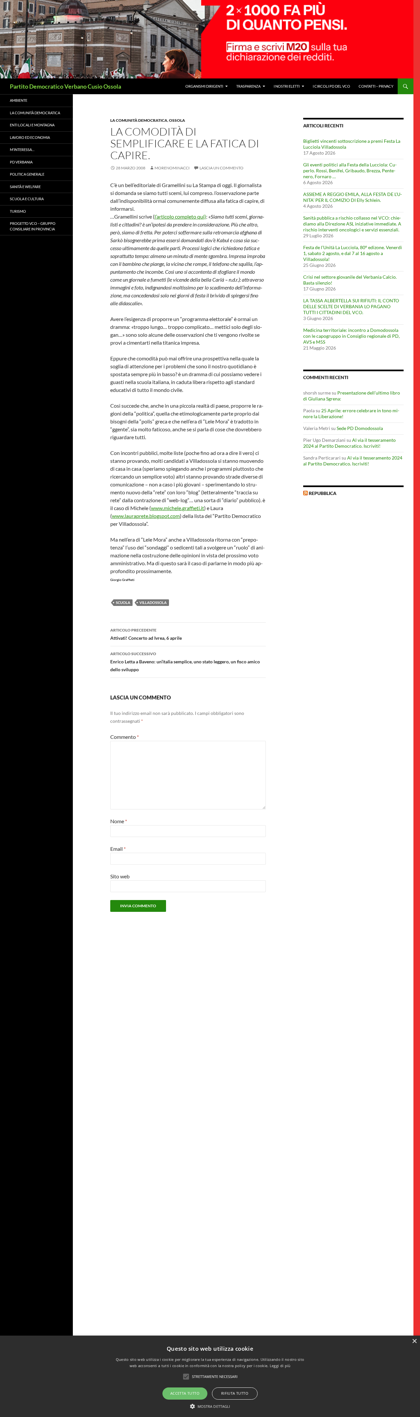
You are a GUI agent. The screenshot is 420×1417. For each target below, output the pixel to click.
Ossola (177, 120)
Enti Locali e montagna (32, 125)
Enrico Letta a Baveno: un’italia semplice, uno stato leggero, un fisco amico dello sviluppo (185, 661)
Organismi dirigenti (204, 86)
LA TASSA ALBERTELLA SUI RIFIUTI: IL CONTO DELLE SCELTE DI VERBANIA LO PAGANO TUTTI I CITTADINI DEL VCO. (351, 306)
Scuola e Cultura (27, 199)
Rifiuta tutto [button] (234, 1393)
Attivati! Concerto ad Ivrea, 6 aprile (146, 634)
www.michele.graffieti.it (177, 508)
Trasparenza (248, 86)
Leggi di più (280, 1365)
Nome (118, 821)
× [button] (414, 1341)
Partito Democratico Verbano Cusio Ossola (65, 86)
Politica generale (27, 174)
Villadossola (153, 602)
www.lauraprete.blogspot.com (146, 516)
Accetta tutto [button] (185, 1393)
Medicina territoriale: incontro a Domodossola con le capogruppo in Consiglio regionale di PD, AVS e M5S (351, 336)
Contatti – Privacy (376, 86)
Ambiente (18, 100)
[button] (210, 1406)
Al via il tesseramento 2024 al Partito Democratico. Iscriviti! (349, 443)
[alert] (210, 1376)
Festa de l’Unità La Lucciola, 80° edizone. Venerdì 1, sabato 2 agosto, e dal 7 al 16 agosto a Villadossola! (352, 253)
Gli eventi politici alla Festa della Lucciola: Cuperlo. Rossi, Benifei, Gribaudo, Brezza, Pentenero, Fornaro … (350, 170)
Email (118, 849)
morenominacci (172, 167)
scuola (123, 602)
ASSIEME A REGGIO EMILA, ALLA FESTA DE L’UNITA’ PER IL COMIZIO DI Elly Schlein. (352, 197)
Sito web (120, 876)
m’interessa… (22, 149)
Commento (124, 737)
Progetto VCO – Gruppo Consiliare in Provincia (32, 226)
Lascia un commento (221, 167)
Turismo (18, 211)
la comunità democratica (138, 120)
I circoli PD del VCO (331, 86)
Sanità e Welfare (25, 186)
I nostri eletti (287, 86)
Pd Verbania (21, 162)
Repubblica (322, 493)
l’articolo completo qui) (180, 216)
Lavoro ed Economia (30, 137)
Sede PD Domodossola (360, 428)
